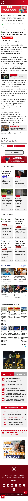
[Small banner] (14, 360)
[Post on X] (10, 141)
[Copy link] (2, 141)
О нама (6, 475)
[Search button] (23, 2)
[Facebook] (8, 485)
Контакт (21, 475)
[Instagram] (12, 485)
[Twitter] (16, 485)
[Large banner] (14, 9)
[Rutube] (20, 485)
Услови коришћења (19, 478)
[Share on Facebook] (4, 141)
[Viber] (14, 489)
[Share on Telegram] (7, 141)
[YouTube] (4, 485)
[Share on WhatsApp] (13, 141)
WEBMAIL (14, 480)
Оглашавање (6, 478)
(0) (14, 152)
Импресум (13, 475)
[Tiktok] (24, 485)
